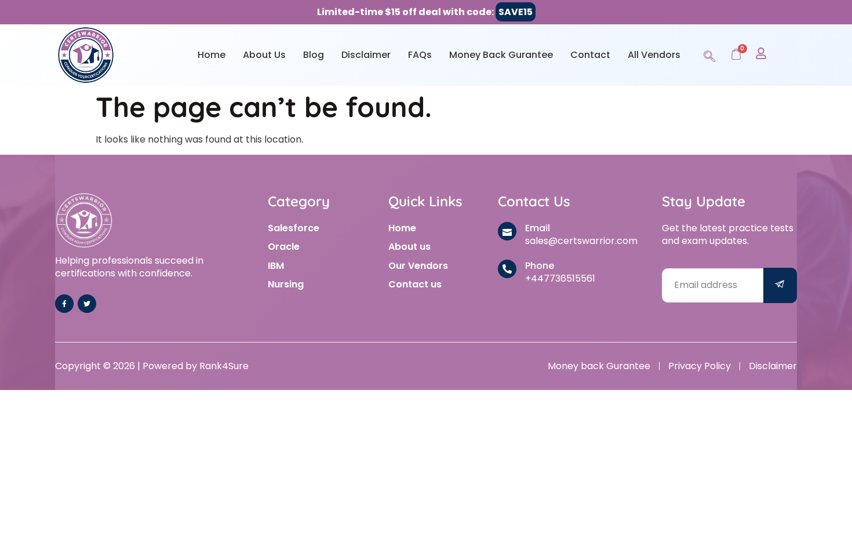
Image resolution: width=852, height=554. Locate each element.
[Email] (507, 231)
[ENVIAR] (780, 285)
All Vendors (654, 54)
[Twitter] (87, 303)
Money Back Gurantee (501, 54)
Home (211, 54)
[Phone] (507, 269)
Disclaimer (366, 54)
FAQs (420, 54)
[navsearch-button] (709, 54)
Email (537, 228)
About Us (264, 54)
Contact (590, 54)
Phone (539, 265)
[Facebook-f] (64, 303)
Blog (313, 54)
